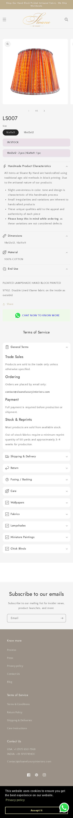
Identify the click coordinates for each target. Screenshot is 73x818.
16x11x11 (10, 132)
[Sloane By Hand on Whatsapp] (64, 808)
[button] (4, 19)
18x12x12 (29, 132)
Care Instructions (17, 728)
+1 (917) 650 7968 (24, 749)
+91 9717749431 (25, 754)
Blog (9, 682)
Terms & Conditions (18, 704)
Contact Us (13, 674)
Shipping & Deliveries (19, 720)
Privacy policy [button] (15, 800)
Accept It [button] (36, 810)
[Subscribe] (62, 618)
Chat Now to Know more (41, 315)
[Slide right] (44, 111)
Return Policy (14, 712)
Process (11, 650)
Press (10, 658)
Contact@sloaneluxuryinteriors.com (29, 761)
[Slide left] (29, 111)
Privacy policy (15, 666)
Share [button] (10, 304)
